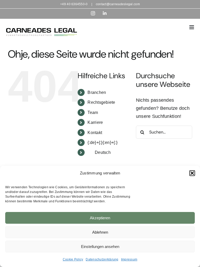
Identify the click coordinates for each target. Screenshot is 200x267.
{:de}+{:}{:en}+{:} (102, 142)
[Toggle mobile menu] (192, 27)
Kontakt (95, 132)
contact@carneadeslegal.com (118, 4)
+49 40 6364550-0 (74, 4)
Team (93, 112)
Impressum (129, 259)
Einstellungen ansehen (100, 246)
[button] (192, 173)
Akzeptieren (100, 218)
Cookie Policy (73, 259)
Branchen (97, 92)
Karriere (95, 122)
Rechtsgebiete (101, 102)
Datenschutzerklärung (102, 259)
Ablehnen (100, 232)
